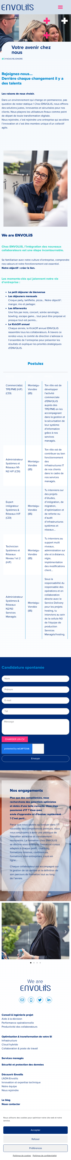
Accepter (35, 1130)
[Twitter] (40, 1000)
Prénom (6, 685)
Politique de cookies (22, 1155)
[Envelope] (22, 1000)
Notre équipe (9, 1086)
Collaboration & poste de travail (20, 1048)
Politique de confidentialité (45, 1155)
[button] (60, 7)
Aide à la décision (12, 1018)
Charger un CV (15, 739)
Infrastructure (9, 1040)
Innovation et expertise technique (21, 1082)
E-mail (5, 696)
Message (7, 717)
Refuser (36, 1139)
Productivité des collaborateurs (19, 1026)
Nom (4, 674)
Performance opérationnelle (18, 1022)
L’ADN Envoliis (10, 1078)
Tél (3, 706)
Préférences (35, 1148)
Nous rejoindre (10, 1090)
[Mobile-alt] (31, 1000)
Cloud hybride (10, 1044)
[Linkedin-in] (49, 1000)
